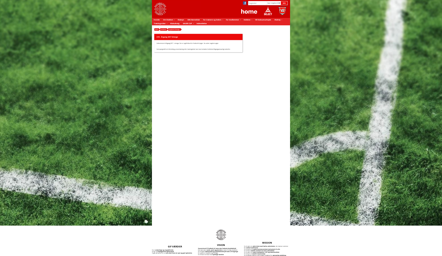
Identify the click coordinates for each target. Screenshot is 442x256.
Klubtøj (277, 20)
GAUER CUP (187, 23)
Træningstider (160, 23)
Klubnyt (181, 20)
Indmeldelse (202, 23)
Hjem (156, 29)
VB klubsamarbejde (263, 20)
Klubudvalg (174, 23)
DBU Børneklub (194, 20)
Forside (157, 20)
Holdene (247, 20)
